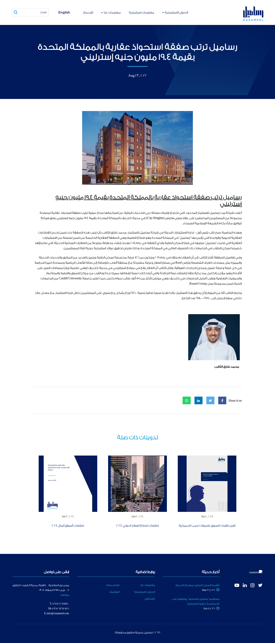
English (64, 12)
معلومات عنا (112, 12)
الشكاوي (150, 598)
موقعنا (64, 594)
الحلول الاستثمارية (176, 12)
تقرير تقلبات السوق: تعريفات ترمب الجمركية (207, 525)
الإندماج (88, 12)
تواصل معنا (113, 584)
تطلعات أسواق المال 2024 (68, 525)
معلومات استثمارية (141, 12)
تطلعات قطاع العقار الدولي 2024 (137, 525)
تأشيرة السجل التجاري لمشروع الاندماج (197, 585)
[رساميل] (253, 13)
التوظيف (114, 591)
